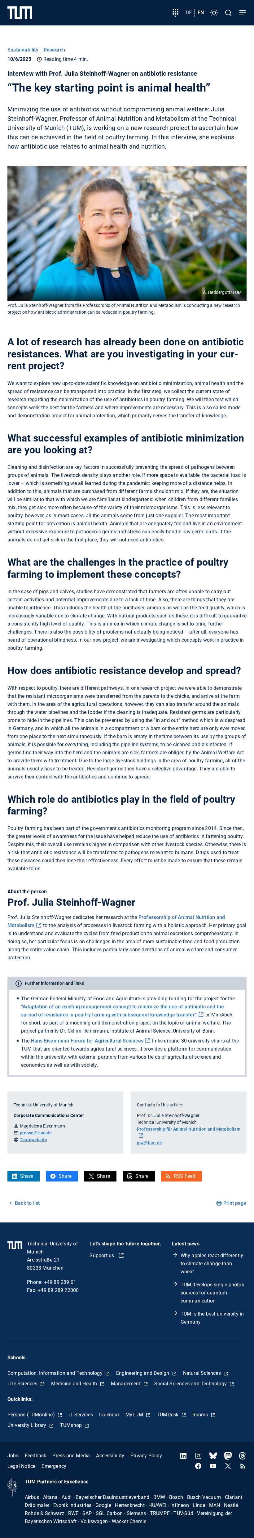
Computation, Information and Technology (55, 1373)
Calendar (109, 1415)
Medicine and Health (75, 1384)
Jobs (13, 1456)
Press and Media (71, 1456)
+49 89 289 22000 (58, 1290)
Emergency (54, 1466)
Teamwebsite (33, 1139)
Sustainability (22, 50)
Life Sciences (23, 1384)
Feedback (35, 1456)
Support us (102, 1255)
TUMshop (71, 1425)
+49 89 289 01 (60, 1282)
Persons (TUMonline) (31, 1415)
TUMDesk (168, 1415)
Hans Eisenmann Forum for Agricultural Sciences (87, 1041)
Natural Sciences (202, 1373)
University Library (27, 1425)
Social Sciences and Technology (191, 1384)
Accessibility (110, 1456)
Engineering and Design (143, 1373)
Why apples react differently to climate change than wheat (212, 1264)
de (189, 13)
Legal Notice (21, 1466)
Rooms (200, 1415)
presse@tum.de (36, 1132)
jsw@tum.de (149, 1142)
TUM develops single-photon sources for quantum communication (212, 1293)
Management (126, 1384)
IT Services (80, 1415)
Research (54, 50)
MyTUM (134, 1415)
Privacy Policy (146, 1456)
